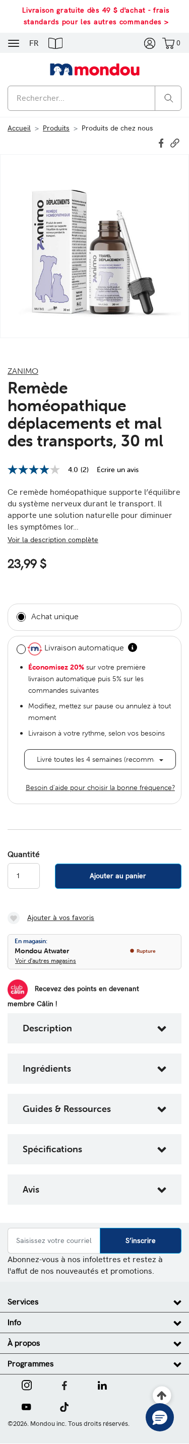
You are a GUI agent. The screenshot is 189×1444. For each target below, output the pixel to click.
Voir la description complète (53, 539)
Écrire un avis (118, 469)
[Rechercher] (168, 97)
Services (23, 1301)
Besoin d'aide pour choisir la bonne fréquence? (100, 787)
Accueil (19, 128)
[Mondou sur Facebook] (64, 1384)
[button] (55, 43)
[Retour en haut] (162, 1396)
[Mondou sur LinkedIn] (102, 1384)
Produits (56, 128)
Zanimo (23, 371)
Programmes (31, 1363)
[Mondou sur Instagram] (27, 1384)
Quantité (24, 854)
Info (14, 1322)
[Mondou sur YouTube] (26, 1406)
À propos (24, 1343)
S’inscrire (140, 1240)
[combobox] (94, 98)
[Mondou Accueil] (94, 69)
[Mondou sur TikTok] (64, 1406)
